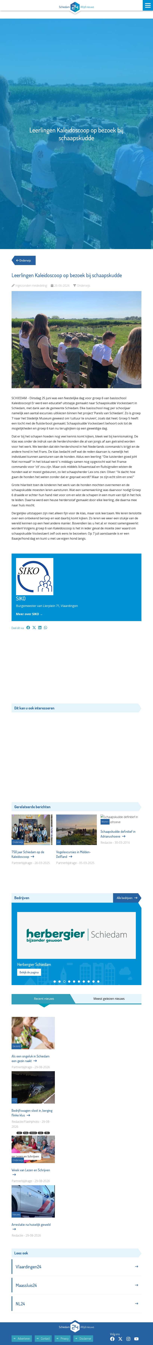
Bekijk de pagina (29, 1043)
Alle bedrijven (124, 898)
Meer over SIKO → (29, 614)
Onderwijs (25, 260)
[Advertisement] (76, 668)
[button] (54, 1053)
